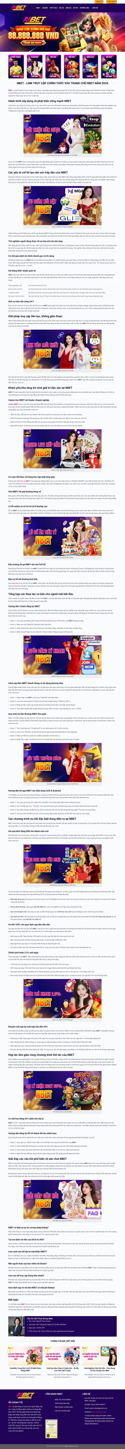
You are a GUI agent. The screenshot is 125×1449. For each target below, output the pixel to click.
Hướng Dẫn (84, 8)
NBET (23, 1304)
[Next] (117, 1364)
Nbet (38, 8)
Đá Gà (61, 8)
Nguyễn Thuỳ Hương (43, 1321)
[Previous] (7, 1364)
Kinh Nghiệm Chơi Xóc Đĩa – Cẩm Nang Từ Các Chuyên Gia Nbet (99, 1369)
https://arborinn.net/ (49, 621)
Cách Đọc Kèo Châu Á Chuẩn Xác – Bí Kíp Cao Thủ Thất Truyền (62, 1369)
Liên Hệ (95, 8)
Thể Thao (53, 8)
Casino (45, 8)
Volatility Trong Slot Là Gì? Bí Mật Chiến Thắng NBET (25, 1369)
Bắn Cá (68, 8)
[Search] (33, 8)
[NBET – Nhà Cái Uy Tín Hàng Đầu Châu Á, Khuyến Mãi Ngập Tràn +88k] (19, 7)
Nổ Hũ (75, 8)
